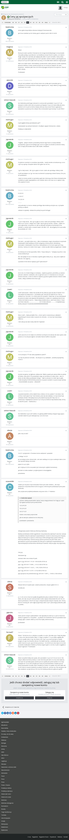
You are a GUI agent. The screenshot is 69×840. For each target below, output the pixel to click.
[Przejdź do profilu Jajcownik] (9, 145)
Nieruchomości (5, 770)
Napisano (25, 27)
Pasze (3, 776)
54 (27, 22)
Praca (2, 779)
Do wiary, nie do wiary (7, 734)
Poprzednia (8, 22)
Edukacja (3, 740)
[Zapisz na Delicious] (10, 713)
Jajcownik (9, 139)
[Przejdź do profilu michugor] (9, 125)
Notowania (4, 773)
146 (66, 14)
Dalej (46, 22)
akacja (9, 430)
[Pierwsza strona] (2, 22)
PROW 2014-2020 (6, 797)
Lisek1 (9, 289)
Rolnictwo (4, 800)
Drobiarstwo (34, 19)
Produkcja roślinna (6, 788)
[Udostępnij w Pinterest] (18, 713)
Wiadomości (4, 827)
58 (39, 22)
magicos (9, 47)
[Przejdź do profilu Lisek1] (9, 295)
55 (30, 22)
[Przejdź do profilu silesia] (9, 587)
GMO (2, 752)
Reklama (59, 837)
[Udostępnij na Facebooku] (5, 713)
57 (36, 22)
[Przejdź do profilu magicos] (9, 52)
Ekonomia (4, 746)
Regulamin (35, 837)
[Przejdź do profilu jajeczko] (9, 618)
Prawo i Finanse (5, 785)
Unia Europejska (5, 818)
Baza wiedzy (4, 728)
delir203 (10, 80)
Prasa (2, 782)
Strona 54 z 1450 (56, 22)
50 (15, 22)
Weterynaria (4, 824)
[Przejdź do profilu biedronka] (9, 33)
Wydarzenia (4, 830)
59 (42, 22)
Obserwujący (59, 14)
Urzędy (3, 821)
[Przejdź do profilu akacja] (9, 436)
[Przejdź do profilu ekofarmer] (3, 17)
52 (21, 22)
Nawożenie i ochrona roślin (8, 767)
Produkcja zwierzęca (6, 791)
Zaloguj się (49, 698)
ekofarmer (18, 19)
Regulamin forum (44, 837)
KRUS (2, 758)
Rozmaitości (4, 806)
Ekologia (3, 743)
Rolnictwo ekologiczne (7, 803)
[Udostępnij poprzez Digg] (7, 713)
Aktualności (4, 725)
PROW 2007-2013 (6, 794)
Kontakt (65, 837)
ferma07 (9, 632)
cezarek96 (10, 481)
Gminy (3, 749)
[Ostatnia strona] (49, 22)
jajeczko (10, 612)
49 (12, 22)
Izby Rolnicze (4, 755)
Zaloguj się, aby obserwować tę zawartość (13, 14)
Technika (3, 815)
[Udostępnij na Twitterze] (2, 713)
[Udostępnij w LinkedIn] (15, 713)
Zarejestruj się (19, 698)
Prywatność (53, 837)
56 (33, 22)
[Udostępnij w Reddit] (13, 713)
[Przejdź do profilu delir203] (9, 86)
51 (18, 22)
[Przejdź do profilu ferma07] (9, 638)
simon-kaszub (9, 100)
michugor (10, 120)
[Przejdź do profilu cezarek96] (9, 487)
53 (24, 22)
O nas (29, 837)
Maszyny (3, 764)
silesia (9, 581)
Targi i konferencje (6, 812)
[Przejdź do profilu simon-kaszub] (9, 105)
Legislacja (4, 761)
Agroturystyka (5, 722)
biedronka (10, 27)
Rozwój (3, 809)
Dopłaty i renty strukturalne (8, 731)
